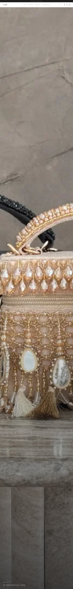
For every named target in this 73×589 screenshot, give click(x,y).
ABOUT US (37, 4)
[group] (36, 298)
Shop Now (30, 4)
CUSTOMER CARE (46, 4)
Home (24, 4)
